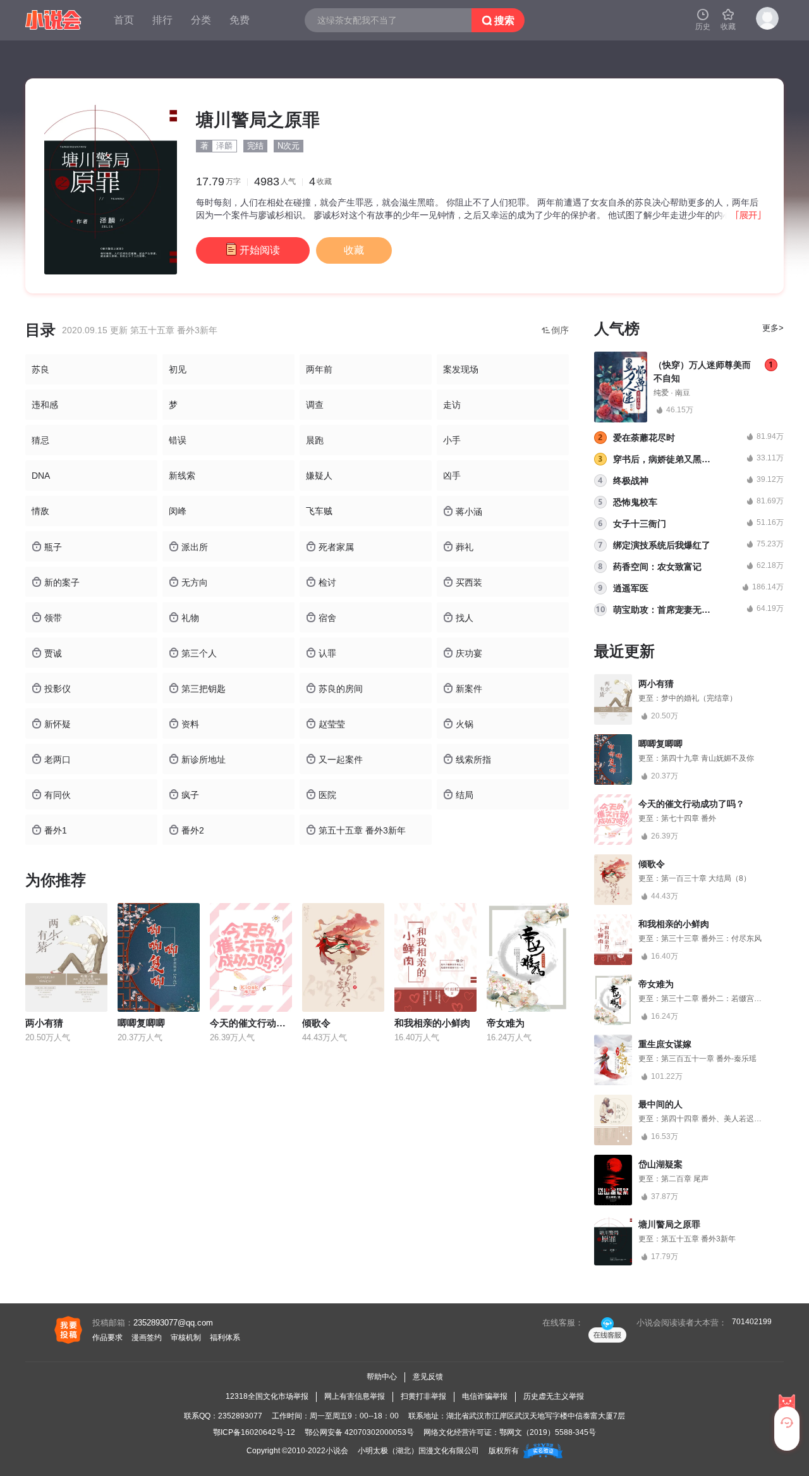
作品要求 (107, 1337)
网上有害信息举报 (354, 1396)
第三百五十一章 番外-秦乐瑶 (709, 1058)
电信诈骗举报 (485, 1396)
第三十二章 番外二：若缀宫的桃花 (719, 998)
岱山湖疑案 (660, 1164)
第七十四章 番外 (688, 818)
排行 (162, 20)
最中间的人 (660, 1104)
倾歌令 (316, 1023)
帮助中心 (382, 1376)
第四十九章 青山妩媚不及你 (707, 758)
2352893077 (240, 1415)
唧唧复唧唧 (141, 1023)
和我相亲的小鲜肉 (432, 1023)
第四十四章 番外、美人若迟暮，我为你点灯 (734, 1118)
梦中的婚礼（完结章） (699, 698)
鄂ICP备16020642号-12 (254, 1432)
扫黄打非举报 (423, 1396)
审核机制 (186, 1337)
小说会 (336, 1450)
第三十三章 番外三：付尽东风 (711, 938)
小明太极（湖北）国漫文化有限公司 (418, 1450)
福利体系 (225, 1337)
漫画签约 (146, 1337)
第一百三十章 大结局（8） (706, 878)
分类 (201, 20)
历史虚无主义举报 (553, 1396)
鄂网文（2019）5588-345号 (547, 1432)
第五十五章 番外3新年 (698, 1238)
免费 (239, 20)
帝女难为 (506, 1023)
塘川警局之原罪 (669, 1224)
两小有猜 (44, 1023)
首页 (124, 20)
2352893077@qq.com (173, 1322)
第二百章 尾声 (685, 1178)
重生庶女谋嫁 (664, 1044)
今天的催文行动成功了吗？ (267, 1023)
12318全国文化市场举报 (267, 1396)
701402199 (752, 1321)
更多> (773, 328)
